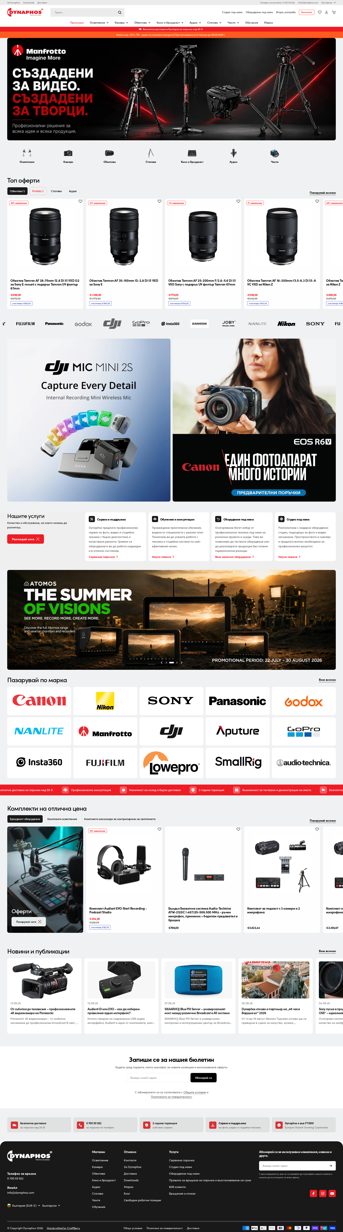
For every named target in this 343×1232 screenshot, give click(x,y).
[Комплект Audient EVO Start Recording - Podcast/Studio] (124, 864)
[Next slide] (196, 133)
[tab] (17, 191)
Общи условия (133, 1228)
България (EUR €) (24, 1205)
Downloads (28, 2)
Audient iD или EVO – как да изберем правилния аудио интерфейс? (114, 1011)
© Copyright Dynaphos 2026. (25, 1228)
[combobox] (87, 12)
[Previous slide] (147, 133)
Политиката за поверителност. (171, 1097)
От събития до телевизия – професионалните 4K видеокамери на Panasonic (42, 1011)
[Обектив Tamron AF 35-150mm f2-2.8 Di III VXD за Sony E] (124, 237)
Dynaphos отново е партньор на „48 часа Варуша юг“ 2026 (271, 1011)
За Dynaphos (13, 2)
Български (327, 2)
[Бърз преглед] (77, 207)
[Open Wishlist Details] (320, 12)
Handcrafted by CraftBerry (63, 1228)
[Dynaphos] (89, 420)
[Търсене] (120, 12)
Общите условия (194, 1092)
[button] (152, 133)
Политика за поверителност (165, 1228)
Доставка (42, 2)
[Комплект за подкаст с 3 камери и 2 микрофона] (282, 864)
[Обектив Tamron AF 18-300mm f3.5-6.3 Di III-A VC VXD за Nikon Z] (282, 237)
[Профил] (326, 12)
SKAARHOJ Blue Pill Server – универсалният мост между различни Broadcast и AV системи (197, 1011)
